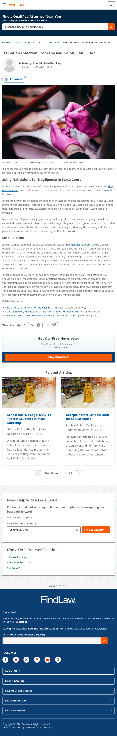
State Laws (15, 567)
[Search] (111, 4)
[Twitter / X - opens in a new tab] (26, 660)
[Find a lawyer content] (111, 680)
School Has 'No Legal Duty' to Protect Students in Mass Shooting (29, 419)
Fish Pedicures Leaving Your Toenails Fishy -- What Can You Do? (41, 315)
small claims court (79, 244)
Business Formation (20, 562)
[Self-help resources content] (111, 690)
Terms (5, 727)
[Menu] (4, 5)
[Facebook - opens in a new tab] (5, 660)
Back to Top (60, 586)
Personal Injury (51, 42)
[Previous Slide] (38, 473)
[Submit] (104, 640)
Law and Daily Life (32, 42)
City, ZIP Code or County (21, 523)
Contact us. (22, 621)
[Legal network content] (111, 710)
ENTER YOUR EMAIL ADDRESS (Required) (23, 634)
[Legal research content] (111, 700)
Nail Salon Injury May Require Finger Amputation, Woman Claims (42, 311)
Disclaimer (30, 727)
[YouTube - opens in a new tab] (16, 660)
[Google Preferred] (58, 660)
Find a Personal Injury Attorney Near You (28, 307)
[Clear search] (77, 529)
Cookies (44, 727)
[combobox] (44, 529)
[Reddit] (47, 660)
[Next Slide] (79, 473)
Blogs (17, 42)
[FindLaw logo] (17, 5)
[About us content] (111, 670)
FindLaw (6, 42)
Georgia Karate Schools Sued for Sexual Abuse (87, 417)
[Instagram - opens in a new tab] (37, 660)
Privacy (16, 727)
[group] (58, 427)
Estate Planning (18, 557)
